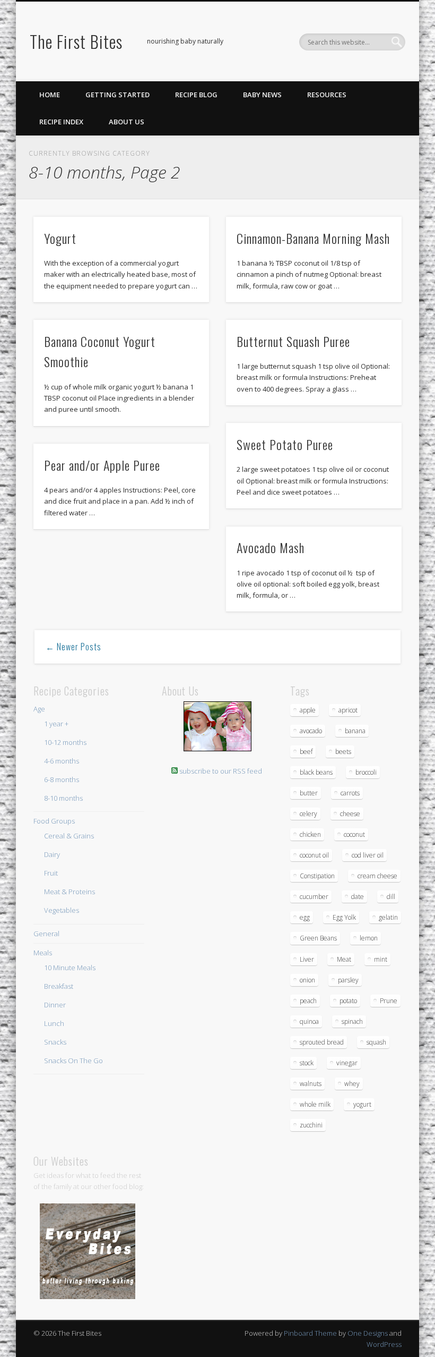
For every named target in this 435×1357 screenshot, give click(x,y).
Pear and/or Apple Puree (102, 464)
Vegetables (61, 910)
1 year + (56, 723)
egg (305, 917)
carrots (350, 793)
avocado (311, 730)
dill (391, 896)
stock (307, 1062)
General (46, 933)
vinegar (347, 1062)
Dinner (55, 1005)
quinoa (309, 1021)
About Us (126, 121)
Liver (307, 959)
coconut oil (314, 855)
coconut (354, 834)
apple (308, 710)
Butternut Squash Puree (293, 341)
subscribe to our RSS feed (220, 771)
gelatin (388, 917)
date (357, 896)
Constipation (317, 875)
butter (309, 793)
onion (307, 980)
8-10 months (63, 798)
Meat (344, 959)
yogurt (362, 1104)
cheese (350, 813)
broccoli (366, 772)
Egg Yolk (344, 917)
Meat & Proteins (69, 891)
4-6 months (61, 761)
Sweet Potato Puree (285, 444)
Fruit (51, 873)
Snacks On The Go (73, 1060)
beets (343, 751)
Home (49, 94)
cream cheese (377, 875)
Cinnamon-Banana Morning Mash (313, 238)
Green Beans (318, 938)
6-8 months (61, 779)
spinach (352, 1021)
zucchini (311, 1125)
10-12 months (65, 742)
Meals (42, 952)
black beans (316, 772)
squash (376, 1042)
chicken (310, 834)
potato (348, 1000)
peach (308, 1000)
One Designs (367, 1333)
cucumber (314, 896)
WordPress (384, 1344)
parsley (348, 980)
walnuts (310, 1083)
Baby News (262, 94)
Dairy (52, 854)
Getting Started (117, 94)
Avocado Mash (270, 547)
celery (308, 813)
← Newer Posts (73, 646)
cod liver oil (368, 855)
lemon (369, 938)
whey (352, 1083)
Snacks (55, 1042)
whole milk (315, 1104)
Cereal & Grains (69, 836)
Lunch (54, 1023)
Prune (388, 1000)
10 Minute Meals (69, 967)
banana (355, 730)
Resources (326, 94)
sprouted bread (322, 1042)
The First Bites (76, 41)
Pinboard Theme (310, 1333)
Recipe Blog (196, 94)
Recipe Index (61, 121)
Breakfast (58, 986)
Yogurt (60, 238)
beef (306, 751)
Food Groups (54, 821)
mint (380, 959)
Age (39, 709)
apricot (348, 710)
